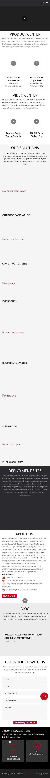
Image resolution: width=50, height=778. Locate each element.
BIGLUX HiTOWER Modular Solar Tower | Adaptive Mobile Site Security (23, 636)
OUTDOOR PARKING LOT (16, 215)
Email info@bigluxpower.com (37, 752)
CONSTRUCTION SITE (14, 263)
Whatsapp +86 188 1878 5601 (13, 758)
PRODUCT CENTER (25, 34)
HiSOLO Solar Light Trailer (36, 79)
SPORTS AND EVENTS (14, 362)
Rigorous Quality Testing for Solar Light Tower (14, 135)
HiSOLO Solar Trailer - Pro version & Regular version (36, 135)
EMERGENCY (9, 301)
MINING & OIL (10, 426)
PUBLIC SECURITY (12, 462)
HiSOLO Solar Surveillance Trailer (13, 79)
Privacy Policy (42, 773)
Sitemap (30, 773)
